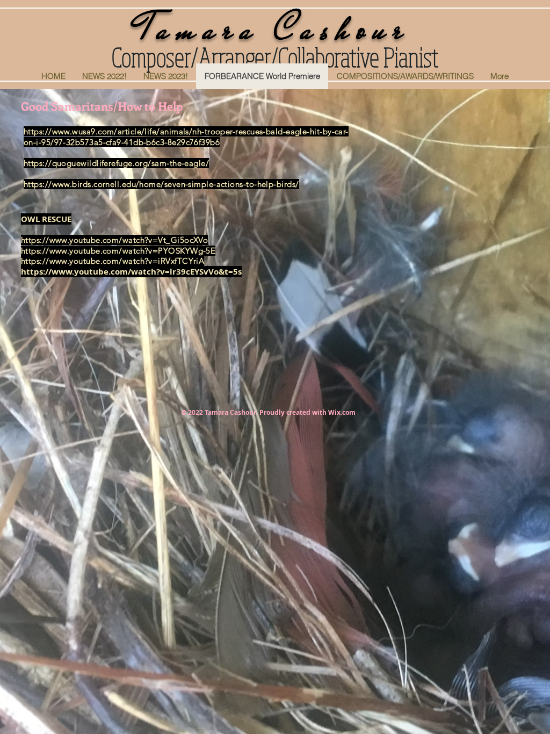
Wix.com (342, 412)
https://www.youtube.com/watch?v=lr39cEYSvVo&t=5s (131, 271)
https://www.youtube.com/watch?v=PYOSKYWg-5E (118, 251)
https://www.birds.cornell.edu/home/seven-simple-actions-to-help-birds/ (161, 184)
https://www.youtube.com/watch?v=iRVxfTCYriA (112, 261)
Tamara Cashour (274, 29)
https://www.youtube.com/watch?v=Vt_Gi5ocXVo (114, 240)
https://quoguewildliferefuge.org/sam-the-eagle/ (116, 163)
